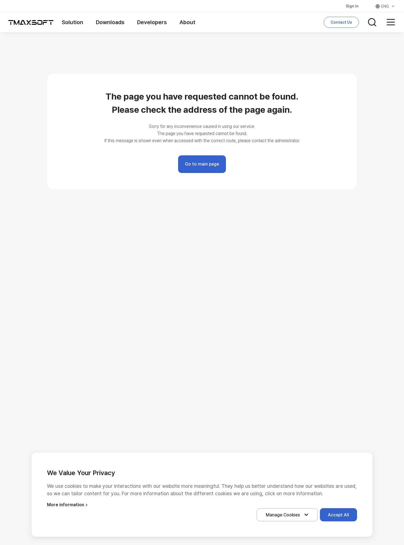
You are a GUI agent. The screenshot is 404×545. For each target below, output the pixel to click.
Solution (72, 22)
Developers (152, 22)
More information (65, 504)
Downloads (110, 22)
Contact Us (341, 22)
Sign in (352, 6)
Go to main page (202, 164)
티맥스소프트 (31, 22)
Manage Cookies (283, 515)
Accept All (338, 515)
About (187, 22)
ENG (385, 6)
